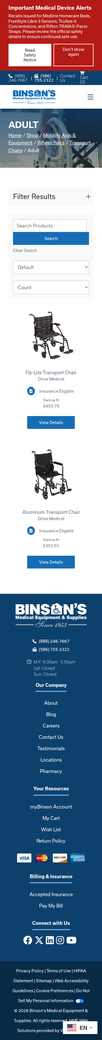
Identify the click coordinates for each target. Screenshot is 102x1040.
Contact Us (67, 78)
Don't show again (73, 52)
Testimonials (51, 748)
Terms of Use (58, 970)
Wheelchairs (50, 142)
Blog (51, 714)
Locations (51, 759)
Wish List (51, 829)
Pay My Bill (51, 905)
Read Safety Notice (30, 55)
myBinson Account (51, 806)
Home (15, 135)
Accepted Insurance (51, 894)
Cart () (84, 79)
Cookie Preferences (54, 990)
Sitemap (44, 980)
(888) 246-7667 (17, 78)
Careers (51, 725)
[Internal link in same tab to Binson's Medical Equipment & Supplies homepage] (34, 96)
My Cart (51, 818)
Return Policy (51, 840)
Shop (32, 135)
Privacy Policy (30, 970)
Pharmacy (51, 771)
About (51, 703)
